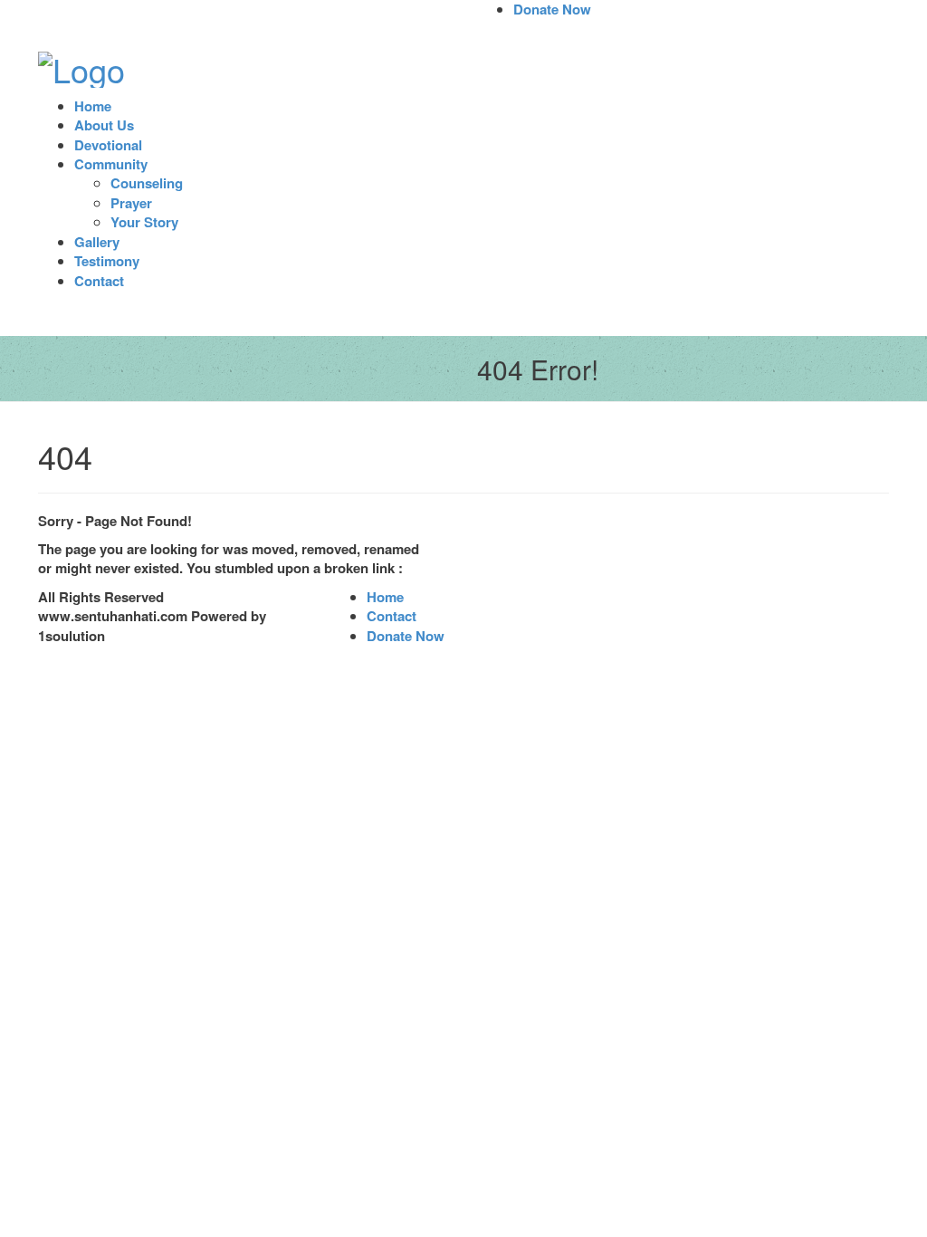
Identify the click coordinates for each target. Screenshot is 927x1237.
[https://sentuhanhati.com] (81, 64)
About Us (104, 125)
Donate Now (405, 636)
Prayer (131, 203)
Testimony (106, 261)
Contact (99, 281)
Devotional (108, 145)
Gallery (96, 242)
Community (111, 164)
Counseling (146, 183)
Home (92, 106)
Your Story (144, 222)
